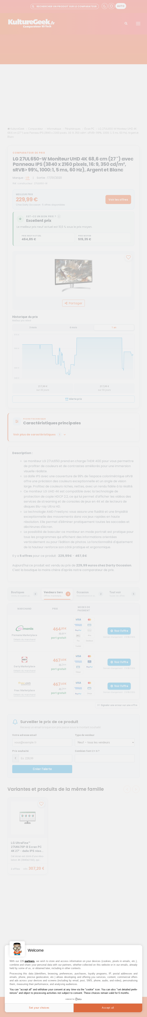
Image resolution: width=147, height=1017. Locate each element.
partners (29, 961)
